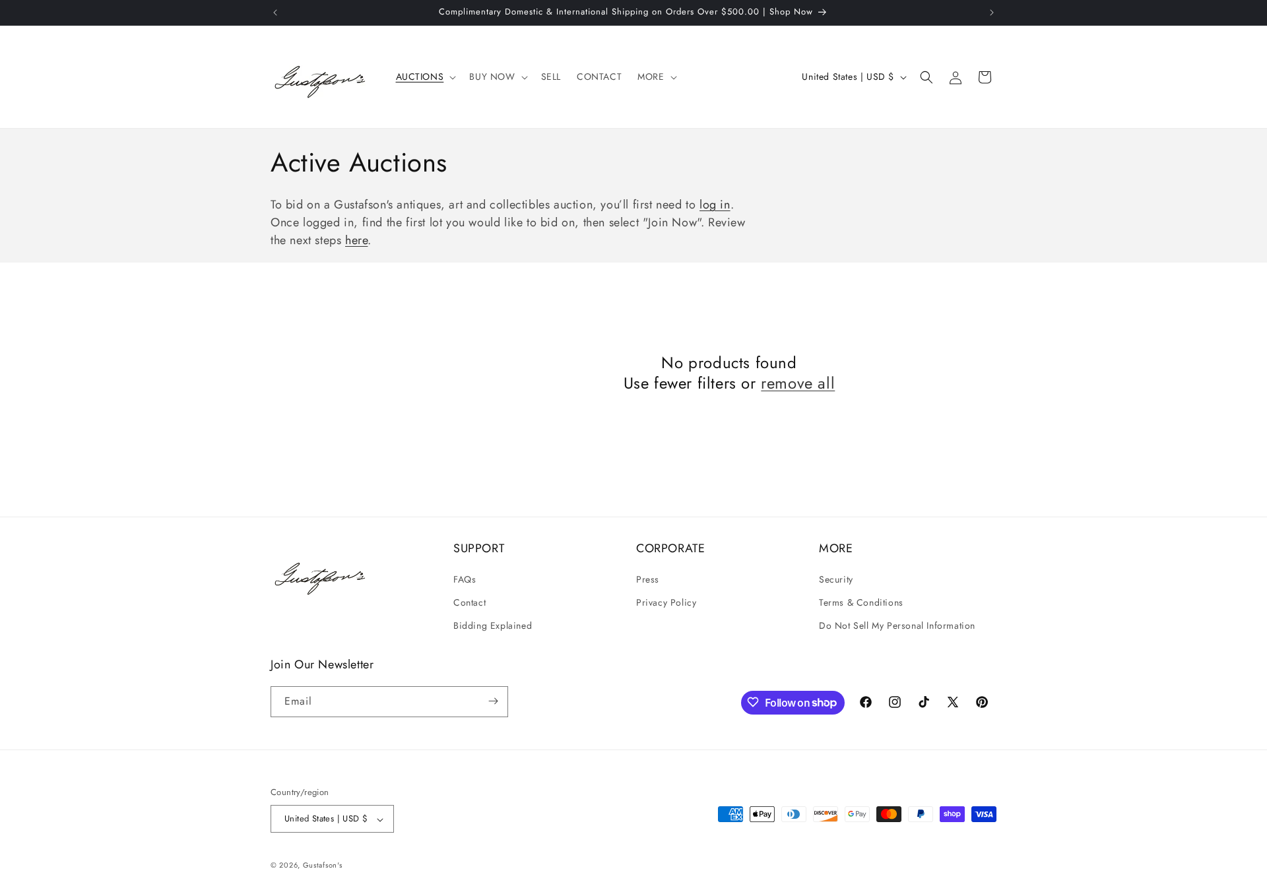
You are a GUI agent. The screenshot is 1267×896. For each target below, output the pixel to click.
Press (647, 578)
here (356, 240)
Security (836, 578)
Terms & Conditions (861, 601)
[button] (425, 76)
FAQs (464, 578)
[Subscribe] (492, 701)
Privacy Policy (666, 601)
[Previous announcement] (275, 12)
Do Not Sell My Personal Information (897, 625)
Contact (469, 601)
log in (715, 204)
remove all (798, 383)
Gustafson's (322, 865)
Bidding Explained (492, 625)
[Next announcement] (991, 12)
